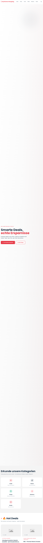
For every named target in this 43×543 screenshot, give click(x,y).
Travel (25, 1)
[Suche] (41, 2)
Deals (17, 1)
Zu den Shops (20, 242)
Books (37, 1)
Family (29, 1)
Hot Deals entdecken (8, 242)
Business (32, 1)
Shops (21, 1)
